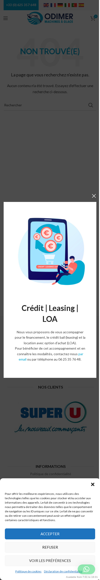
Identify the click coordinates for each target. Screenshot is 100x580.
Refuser (50, 547)
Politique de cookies (28, 571)
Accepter (50, 534)
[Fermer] (94, 196)
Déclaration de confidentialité (63, 571)
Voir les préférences (50, 560)
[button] (92, 484)
